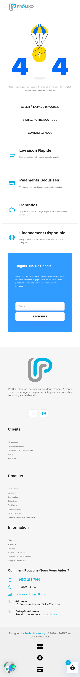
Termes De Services (16, 552)
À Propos (12, 544)
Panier (11, 454)
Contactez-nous (40, 132)
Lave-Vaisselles (14, 509)
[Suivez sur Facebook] (33, 413)
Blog (10, 540)
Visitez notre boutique (40, 119)
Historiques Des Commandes (20, 450)
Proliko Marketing (35, 633)
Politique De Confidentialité (19, 557)
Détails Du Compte (16, 446)
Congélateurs (14, 497)
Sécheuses (13, 489)
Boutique (12, 458)
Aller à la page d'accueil (40, 106)
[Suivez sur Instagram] (44, 413)
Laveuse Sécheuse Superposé (21, 517)
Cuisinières (12, 501)
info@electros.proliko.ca (31, 593)
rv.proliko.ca (50, 614)
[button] (10, 667)
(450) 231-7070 (29, 579)
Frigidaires (12, 505)
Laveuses (12, 493)
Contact (11, 548)
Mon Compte (13, 442)
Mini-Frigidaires (14, 513)
